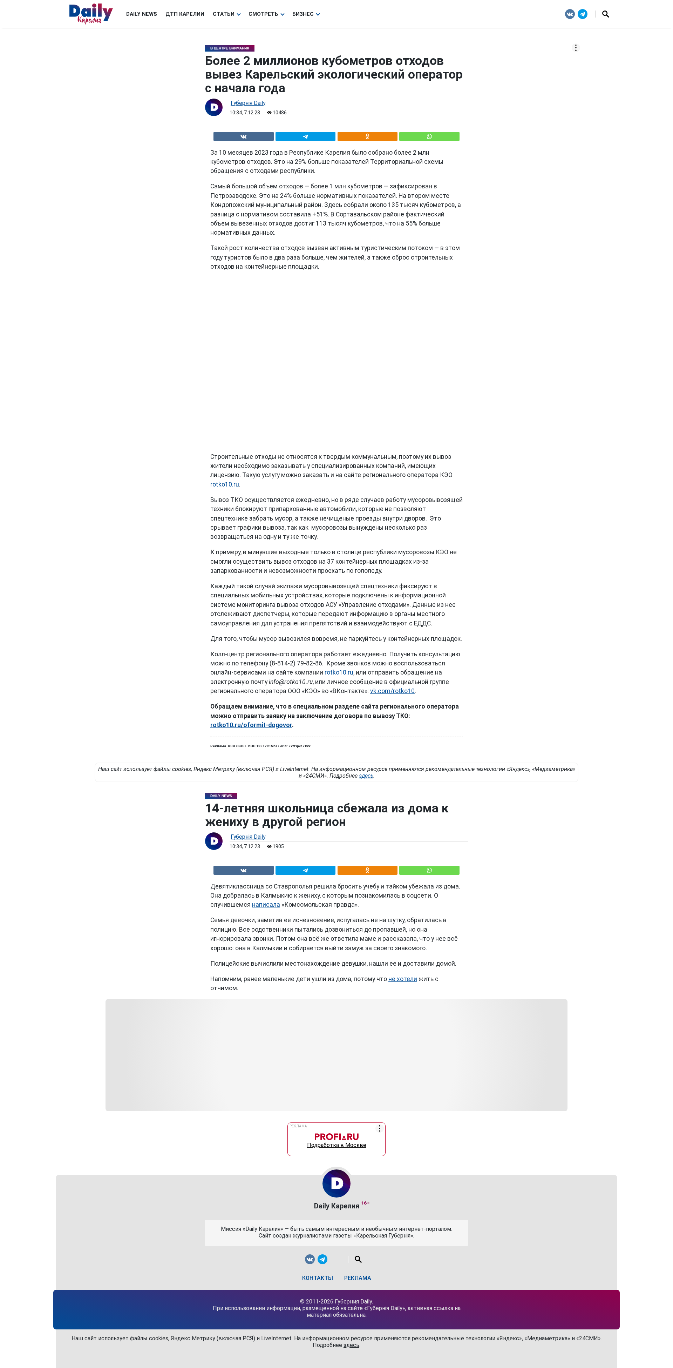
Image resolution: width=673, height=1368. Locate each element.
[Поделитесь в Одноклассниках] (367, 135)
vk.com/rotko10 (392, 691)
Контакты (317, 1278)
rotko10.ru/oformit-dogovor (251, 725)
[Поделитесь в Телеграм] (305, 135)
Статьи (223, 14)
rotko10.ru (224, 484)
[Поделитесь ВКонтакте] (243, 135)
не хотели (402, 979)
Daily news (141, 14)
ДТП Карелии (184, 14)
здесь (366, 775)
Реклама (357, 1278)
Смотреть (263, 14)
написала (266, 904)
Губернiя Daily (248, 103)
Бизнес (303, 14)
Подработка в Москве (336, 1143)
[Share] (429, 135)
